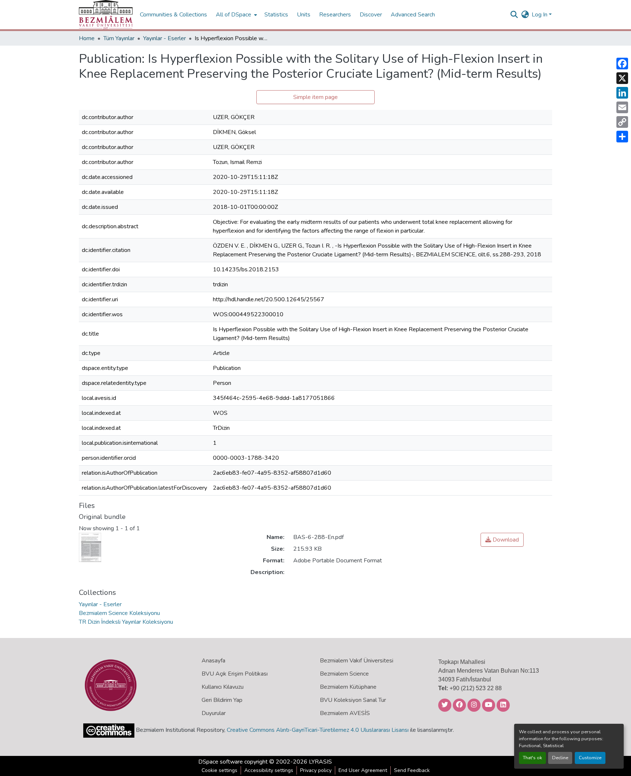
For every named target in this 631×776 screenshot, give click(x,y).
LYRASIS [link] (320, 762)
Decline (560, 757)
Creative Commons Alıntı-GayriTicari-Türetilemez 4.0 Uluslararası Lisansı (318, 730)
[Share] (622, 136)
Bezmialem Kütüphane (348, 687)
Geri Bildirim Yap (222, 700)
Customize (590, 757)
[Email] (622, 107)
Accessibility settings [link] (268, 770)
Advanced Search (413, 15)
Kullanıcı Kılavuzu (223, 687)
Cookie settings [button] (219, 770)
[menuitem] (235, 14)
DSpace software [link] (220, 762)
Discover (371, 15)
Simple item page (315, 97)
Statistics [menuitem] (276, 15)
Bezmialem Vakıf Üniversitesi (356, 661)
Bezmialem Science (344, 674)
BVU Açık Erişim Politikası (235, 674)
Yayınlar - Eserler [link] (164, 38)
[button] (106, 14)
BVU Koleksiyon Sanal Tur (353, 700)
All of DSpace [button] (233, 15)
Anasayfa (213, 661)
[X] (622, 78)
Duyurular (214, 713)
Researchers (335, 15)
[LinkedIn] (622, 92)
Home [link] (87, 38)
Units (303, 15)
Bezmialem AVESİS (345, 713)
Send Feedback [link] (412, 770)
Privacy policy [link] (316, 770)
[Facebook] (622, 63)
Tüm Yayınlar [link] (118, 38)
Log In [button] (540, 15)
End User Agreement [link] (363, 770)
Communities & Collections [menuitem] (173, 15)
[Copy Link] (622, 122)
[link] (502, 540)
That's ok (532, 757)
